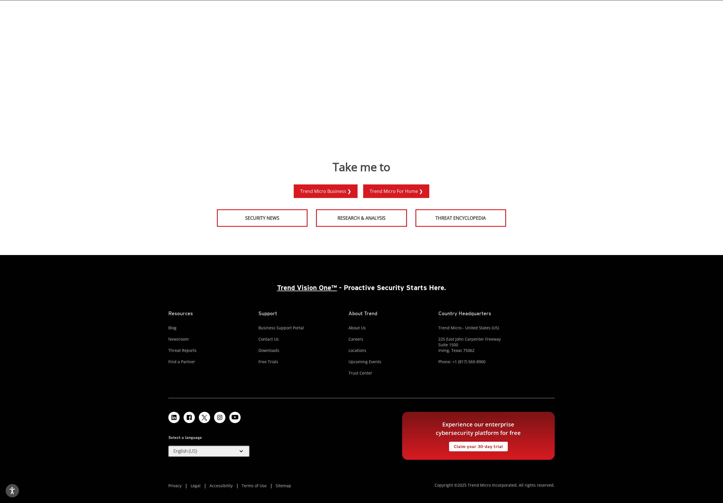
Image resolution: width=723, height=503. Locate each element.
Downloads (268, 350)
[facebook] (189, 417)
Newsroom (178, 339)
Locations (357, 350)
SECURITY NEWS (248, 215)
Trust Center (360, 373)
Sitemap (283, 485)
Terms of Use (254, 485)
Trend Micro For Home (394, 191)
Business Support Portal (281, 327)
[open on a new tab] (204, 417)
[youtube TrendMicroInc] (235, 417)
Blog (172, 327)
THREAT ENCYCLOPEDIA (460, 218)
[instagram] (219, 417)
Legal (196, 485)
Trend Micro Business (323, 191)
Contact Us (268, 339)
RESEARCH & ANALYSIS (361, 218)
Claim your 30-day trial (476, 445)
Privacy (175, 485)
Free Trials (268, 361)
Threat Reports (182, 350)
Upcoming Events (365, 361)
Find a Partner (181, 361)
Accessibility (221, 485)
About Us (357, 327)
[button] (209, 451)
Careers (356, 339)
